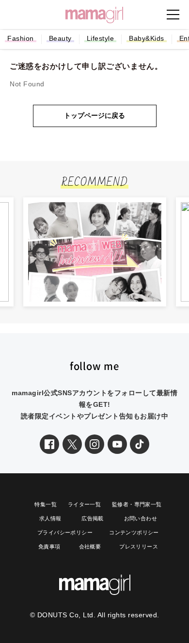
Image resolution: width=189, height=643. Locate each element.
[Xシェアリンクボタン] (72, 444)
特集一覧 (45, 504)
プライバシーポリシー (65, 532)
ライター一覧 (84, 504)
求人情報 (50, 518)
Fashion (20, 38)
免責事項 (49, 546)
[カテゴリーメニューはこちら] (173, 14)
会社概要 (90, 546)
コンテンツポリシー (134, 532)
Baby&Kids (146, 38)
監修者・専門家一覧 (137, 504)
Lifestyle (100, 38)
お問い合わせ (140, 518)
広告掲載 (92, 518)
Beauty (60, 38)
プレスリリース (138, 546)
